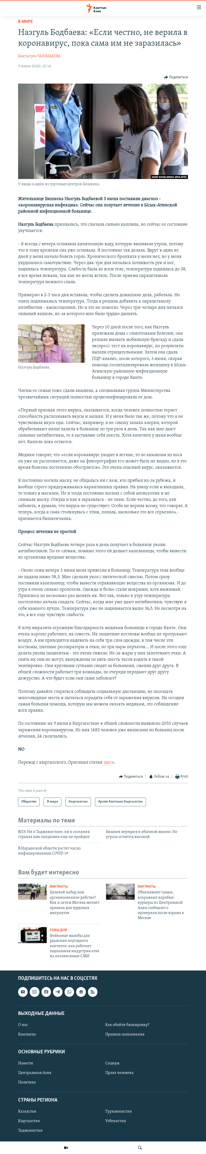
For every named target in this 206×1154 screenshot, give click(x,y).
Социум (112, 1063)
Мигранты (59, 887)
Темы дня (58, 930)
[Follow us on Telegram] (58, 992)
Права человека (119, 1073)
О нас (23, 1025)
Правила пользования (124, 1034)
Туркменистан (118, 1112)
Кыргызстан (29, 1121)
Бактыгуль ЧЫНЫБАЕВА (39, 56)
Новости (25, 1063)
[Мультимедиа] (66, 1147)
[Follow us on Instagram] (34, 992)
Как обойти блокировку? (127, 1025)
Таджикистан (30, 1131)
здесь (109, 762)
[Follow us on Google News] (81, 992)
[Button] (176, 77)
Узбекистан (115, 1121)
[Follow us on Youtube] (23, 992)
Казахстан (27, 1112)
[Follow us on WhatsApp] (69, 992)
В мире (25, 22)
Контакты (27, 1034)
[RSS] (92, 992)
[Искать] (139, 1147)
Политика (27, 1082)
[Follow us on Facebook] (46, 992)
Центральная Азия (34, 1073)
